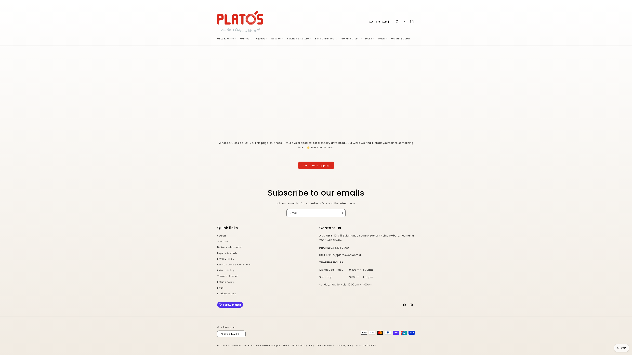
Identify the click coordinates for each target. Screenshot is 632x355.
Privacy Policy (225, 258)
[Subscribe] (341, 213)
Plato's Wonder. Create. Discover (242, 345)
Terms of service (325, 345)
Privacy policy (307, 345)
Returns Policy (226, 270)
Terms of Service (227, 276)
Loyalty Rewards (227, 253)
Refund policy (290, 345)
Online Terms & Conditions (234, 264)
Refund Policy (225, 282)
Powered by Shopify (270, 345)
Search (221, 235)
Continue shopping (316, 165)
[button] (226, 38)
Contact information (366, 345)
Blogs (220, 287)
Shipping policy (345, 345)
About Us (222, 241)
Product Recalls (226, 293)
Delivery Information (230, 247)
